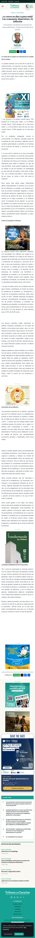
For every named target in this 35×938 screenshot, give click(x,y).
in (24, 51)
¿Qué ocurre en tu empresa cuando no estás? (15, 881)
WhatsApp (12, 51)
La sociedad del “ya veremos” (14, 837)
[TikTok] (20, 897)
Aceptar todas (19, 934)
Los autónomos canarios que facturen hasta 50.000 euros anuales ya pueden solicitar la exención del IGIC (19, 803)
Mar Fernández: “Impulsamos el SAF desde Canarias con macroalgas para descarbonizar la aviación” (18, 830)
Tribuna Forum (17, 914)
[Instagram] (17, 897)
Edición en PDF (17, 904)
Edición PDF (4, 1)
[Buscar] (33, 1)
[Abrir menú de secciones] (2, 6)
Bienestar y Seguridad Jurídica (10, 871)
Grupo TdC (17, 911)
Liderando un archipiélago (9, 851)
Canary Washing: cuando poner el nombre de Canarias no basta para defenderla (15, 861)
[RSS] (23, 897)
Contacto (17, 1)
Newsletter (10, 1)
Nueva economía (6, 849)
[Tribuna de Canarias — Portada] (15, 6)
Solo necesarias (8, 934)
